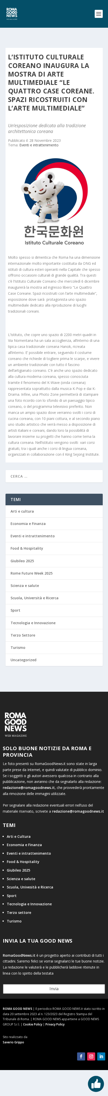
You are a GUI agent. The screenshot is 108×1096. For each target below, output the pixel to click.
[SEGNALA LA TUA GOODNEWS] (96, 1084)
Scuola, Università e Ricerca (35, 597)
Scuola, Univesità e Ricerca (30, 887)
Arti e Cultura (19, 836)
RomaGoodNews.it (19, 955)
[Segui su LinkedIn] (101, 1056)
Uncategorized (23, 659)
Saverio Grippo (13, 1042)
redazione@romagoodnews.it (29, 787)
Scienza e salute (25, 585)
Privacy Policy (55, 1024)
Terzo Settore (23, 635)
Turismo (18, 647)
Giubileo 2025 (22, 560)
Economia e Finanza (28, 523)
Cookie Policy (32, 1024)
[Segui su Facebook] (81, 1056)
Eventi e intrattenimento (39, 145)
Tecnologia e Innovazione (33, 622)
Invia (54, 988)
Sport (15, 610)
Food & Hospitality (27, 548)
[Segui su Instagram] (91, 1056)
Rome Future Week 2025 (31, 573)
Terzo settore (19, 912)
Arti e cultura (22, 511)
